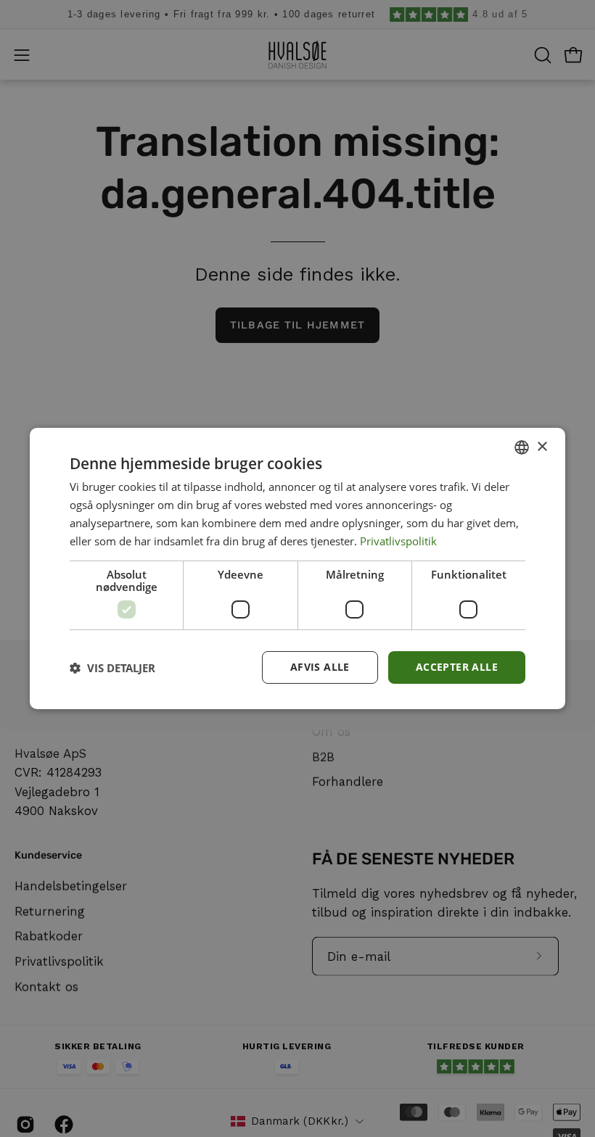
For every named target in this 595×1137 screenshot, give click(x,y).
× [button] (541, 446)
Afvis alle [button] (320, 667)
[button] (112, 668)
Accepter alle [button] (457, 667)
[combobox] (521, 447)
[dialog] (297, 568)
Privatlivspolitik (398, 541)
